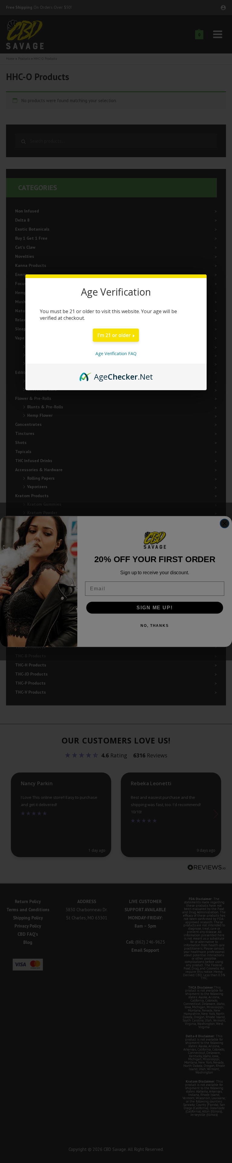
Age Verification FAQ (116, 353)
